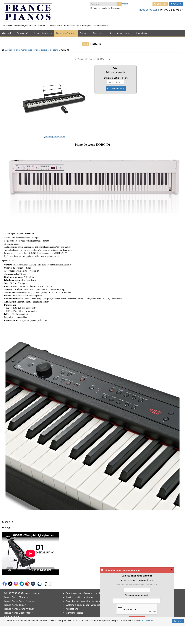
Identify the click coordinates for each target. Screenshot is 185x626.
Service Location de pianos (79, 597)
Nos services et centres (120, 33)
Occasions (115, 8)
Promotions (141, 33)
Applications (72, 608)
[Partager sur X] (10, 583)
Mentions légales (74, 612)
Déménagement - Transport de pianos (85, 593)
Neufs (104, 8)
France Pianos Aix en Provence (19, 600)
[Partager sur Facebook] (4, 583)
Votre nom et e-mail (136, 595)
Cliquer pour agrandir (55, 136)
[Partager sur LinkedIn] (21, 583)
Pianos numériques (65, 33)
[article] (50, 583)
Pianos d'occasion (42, 33)
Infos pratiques (12, 616)
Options (125, 3)
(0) (177, 4)
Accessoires (98, 33)
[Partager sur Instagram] (16, 583)
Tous (95, 8)
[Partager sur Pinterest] (27, 583)
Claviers (83, 33)
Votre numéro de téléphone (137, 580)
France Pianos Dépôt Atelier (18, 612)
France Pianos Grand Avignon (19, 608)
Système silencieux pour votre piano (84, 604)
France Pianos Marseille (16, 597)
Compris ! (177, 621)
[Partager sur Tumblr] (33, 583)
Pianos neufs (23, 33)
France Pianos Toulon (15, 604)
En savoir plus (148, 620)
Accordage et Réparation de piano (83, 600)
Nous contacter (148, 9)
